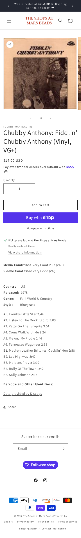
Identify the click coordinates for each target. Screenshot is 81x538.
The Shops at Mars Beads (38, 516)
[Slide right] (50, 118)
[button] (9, 21)
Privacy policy (25, 521)
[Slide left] (31, 118)
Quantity (9, 180)
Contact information (54, 528)
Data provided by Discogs (22, 393)
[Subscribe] (63, 448)
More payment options (40, 228)
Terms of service (67, 521)
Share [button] (12, 407)
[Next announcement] (73, 6)
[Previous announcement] (8, 6)
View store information (25, 252)
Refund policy (46, 521)
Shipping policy (28, 528)
